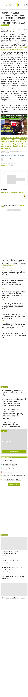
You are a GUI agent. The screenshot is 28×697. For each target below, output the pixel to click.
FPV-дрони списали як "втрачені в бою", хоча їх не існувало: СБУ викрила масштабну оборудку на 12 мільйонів (13, 283)
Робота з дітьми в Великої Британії (13, 598)
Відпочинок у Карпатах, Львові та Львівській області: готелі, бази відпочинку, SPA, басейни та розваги (14, 262)
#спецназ (2, 155)
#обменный (13, 155)
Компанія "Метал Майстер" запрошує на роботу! (11, 553)
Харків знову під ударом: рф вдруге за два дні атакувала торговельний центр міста (13, 272)
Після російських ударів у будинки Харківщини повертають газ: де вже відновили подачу (14, 316)
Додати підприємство (14, 484)
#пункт (17, 155)
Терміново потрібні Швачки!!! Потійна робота (12, 568)
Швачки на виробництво (10, 561)
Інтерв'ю (6, 441)
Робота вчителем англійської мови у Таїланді (13, 577)
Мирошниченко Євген (8, 158)
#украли (22, 155)
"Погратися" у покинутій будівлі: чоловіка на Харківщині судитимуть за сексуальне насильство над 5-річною (13, 306)
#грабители (7, 155)
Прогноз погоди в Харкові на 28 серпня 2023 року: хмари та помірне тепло (14, 335)
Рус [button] (26, 4)
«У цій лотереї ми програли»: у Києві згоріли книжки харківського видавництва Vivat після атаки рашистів (14, 294)
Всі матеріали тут (14, 451)
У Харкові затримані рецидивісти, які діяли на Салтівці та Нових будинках (12, 424)
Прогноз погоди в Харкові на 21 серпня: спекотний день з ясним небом (14, 393)
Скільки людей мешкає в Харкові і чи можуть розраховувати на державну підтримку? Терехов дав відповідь (12, 413)
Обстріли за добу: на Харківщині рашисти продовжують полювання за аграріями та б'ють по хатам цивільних (14, 402)
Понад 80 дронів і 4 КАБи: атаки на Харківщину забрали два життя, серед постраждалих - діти (13, 326)
